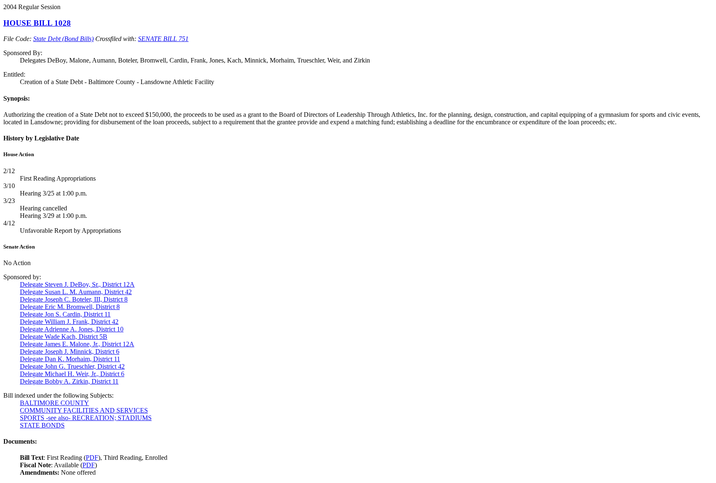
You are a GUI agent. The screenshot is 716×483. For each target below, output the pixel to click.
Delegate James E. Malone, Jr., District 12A (77, 344)
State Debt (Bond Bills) (63, 38)
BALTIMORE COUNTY (54, 402)
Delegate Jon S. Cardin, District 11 (65, 314)
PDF (92, 457)
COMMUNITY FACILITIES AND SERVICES (84, 410)
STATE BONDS (42, 425)
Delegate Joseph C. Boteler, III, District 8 (74, 299)
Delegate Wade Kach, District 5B (63, 336)
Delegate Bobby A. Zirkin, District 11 (69, 381)
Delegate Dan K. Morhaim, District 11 (70, 358)
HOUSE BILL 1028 (37, 23)
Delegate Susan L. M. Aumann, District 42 (76, 291)
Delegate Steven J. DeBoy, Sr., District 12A (77, 284)
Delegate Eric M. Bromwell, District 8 (70, 306)
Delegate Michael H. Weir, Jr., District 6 (72, 373)
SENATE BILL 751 (163, 38)
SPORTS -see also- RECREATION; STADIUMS (86, 417)
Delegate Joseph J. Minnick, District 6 (69, 351)
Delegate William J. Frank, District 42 (69, 321)
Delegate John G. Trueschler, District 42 (72, 366)
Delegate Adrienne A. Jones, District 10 (71, 329)
